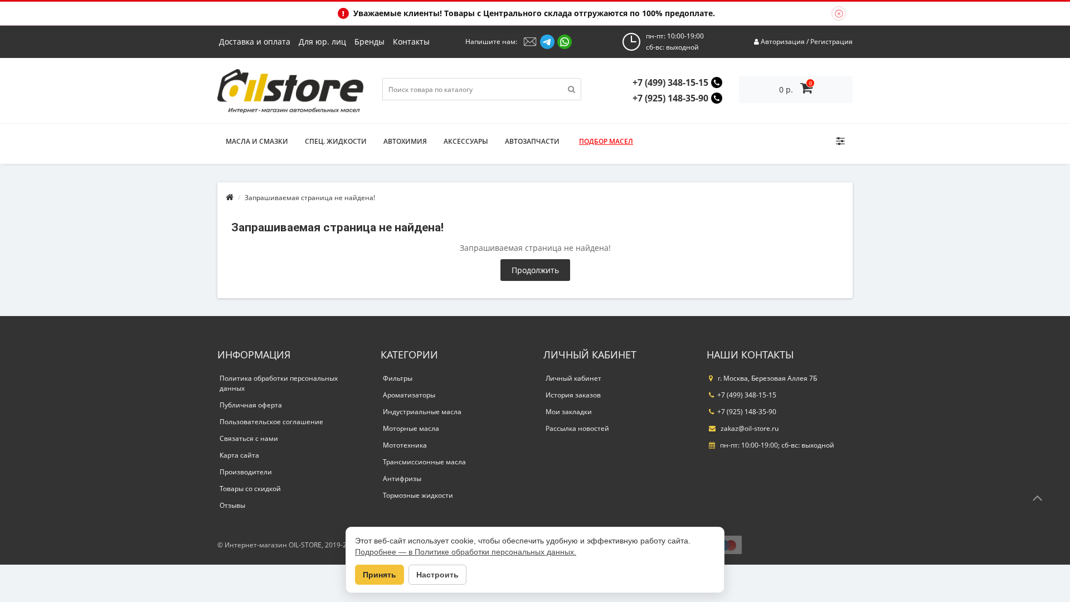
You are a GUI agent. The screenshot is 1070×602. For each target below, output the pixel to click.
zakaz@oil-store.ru (749, 428)
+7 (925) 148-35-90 (670, 98)
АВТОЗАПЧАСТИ (532, 141)
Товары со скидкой (250, 488)
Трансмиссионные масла (424, 462)
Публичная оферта (251, 405)
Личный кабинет (573, 378)
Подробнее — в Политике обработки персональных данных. (465, 551)
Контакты (411, 41)
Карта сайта (239, 455)
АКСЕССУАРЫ (466, 141)
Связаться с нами (249, 438)
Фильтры (397, 378)
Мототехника (405, 445)
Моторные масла (411, 428)
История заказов (573, 395)
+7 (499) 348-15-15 (670, 82)
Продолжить (535, 270)
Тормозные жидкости (418, 495)
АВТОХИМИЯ (405, 141)
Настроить (437, 574)
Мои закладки (569, 411)
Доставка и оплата (254, 41)
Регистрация (831, 41)
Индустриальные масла (422, 411)
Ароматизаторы (409, 395)
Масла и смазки (257, 141)
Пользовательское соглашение (271, 421)
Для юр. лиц (322, 41)
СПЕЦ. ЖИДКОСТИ (336, 141)
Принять (379, 574)
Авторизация (783, 41)
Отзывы (232, 505)
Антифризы (402, 478)
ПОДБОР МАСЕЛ (606, 141)
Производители (246, 472)
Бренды (369, 41)
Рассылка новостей (577, 428)
